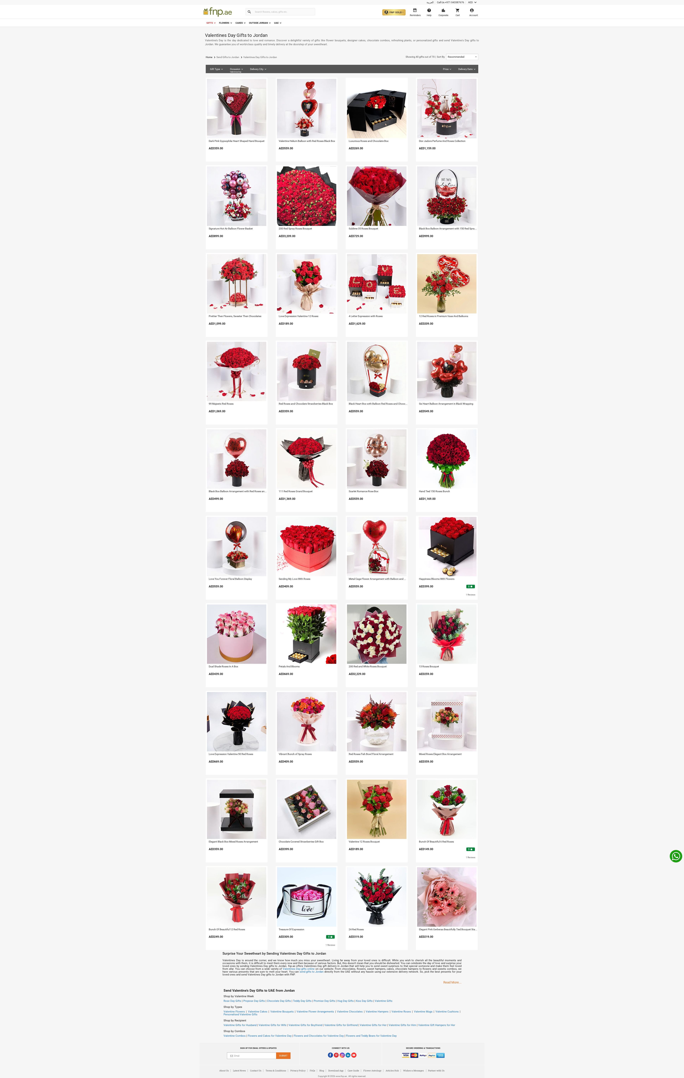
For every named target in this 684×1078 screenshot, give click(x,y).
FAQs (312, 1070)
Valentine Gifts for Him (402, 1025)
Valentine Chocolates (350, 1011)
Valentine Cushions (447, 1011)
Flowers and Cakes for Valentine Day (270, 1035)
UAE (276, 23)
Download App (335, 1070)
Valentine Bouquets (282, 1011)
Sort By (425, 56)
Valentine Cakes (257, 1011)
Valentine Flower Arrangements (315, 1011)
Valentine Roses (401, 1011)
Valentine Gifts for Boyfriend (305, 1025)
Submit (283, 1055)
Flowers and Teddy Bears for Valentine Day (371, 1035)
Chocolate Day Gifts (279, 1000)
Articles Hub (392, 1070)
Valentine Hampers (377, 1011)
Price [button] (446, 69)
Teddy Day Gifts (302, 1000)
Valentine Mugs (423, 1011)
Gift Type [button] (215, 69)
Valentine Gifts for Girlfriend (341, 1025)
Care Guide (353, 1070)
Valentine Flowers (234, 1011)
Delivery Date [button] (465, 69)
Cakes (239, 23)
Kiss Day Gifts (364, 1000)
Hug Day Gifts (345, 1000)
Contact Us (255, 1070)
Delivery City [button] (256, 69)
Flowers (224, 23)
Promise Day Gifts (324, 1000)
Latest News (239, 1070)
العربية (430, 2)
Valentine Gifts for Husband (240, 1025)
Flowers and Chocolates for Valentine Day (319, 1035)
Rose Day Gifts (232, 1000)
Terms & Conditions (276, 1070)
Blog (321, 1070)
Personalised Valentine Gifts (240, 1014)
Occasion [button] (236, 70)
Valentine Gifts (383, 1000)
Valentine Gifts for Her (373, 1025)
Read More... (452, 982)
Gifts (209, 23)
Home (209, 57)
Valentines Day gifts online (299, 968)
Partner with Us (436, 1070)
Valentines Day (235, 72)
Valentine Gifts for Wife (272, 1025)
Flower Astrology (372, 1070)
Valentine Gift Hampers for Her (436, 1025)
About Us (224, 1070)
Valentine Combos (235, 1035)
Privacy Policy (297, 1070)
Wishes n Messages (413, 1070)
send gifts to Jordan (311, 971)
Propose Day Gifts (254, 1000)
